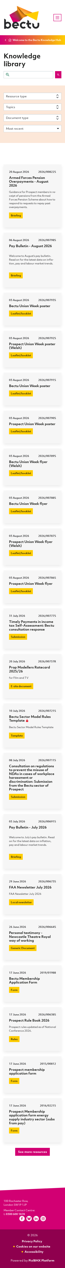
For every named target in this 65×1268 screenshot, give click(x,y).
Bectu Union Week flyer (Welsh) (28, 463)
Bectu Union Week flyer (28, 503)
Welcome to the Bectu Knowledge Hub (37, 40)
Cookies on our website (33, 1246)
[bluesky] (29, 1218)
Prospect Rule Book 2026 (29, 1020)
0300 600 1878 (15, 1214)
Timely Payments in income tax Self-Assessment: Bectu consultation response (31, 625)
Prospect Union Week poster (32, 424)
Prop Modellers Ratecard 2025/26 (29, 669)
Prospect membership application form (27, 1071)
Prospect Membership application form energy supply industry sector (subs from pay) (32, 1117)
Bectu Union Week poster (29, 306)
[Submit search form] (58, 74)
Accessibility (34, 1252)
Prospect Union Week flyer (31, 583)
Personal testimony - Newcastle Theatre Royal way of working (30, 936)
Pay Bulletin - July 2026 (28, 827)
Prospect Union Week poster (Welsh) (32, 346)
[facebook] (22, 1218)
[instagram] (43, 1218)
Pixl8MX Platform (41, 1260)
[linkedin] (36, 1218)
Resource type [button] (16, 96)
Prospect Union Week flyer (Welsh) (31, 543)
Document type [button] (17, 118)
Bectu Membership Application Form (24, 980)
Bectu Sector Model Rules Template (30, 718)
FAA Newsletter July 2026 (30, 887)
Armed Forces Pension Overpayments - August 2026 (28, 181)
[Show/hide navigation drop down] (57, 17)
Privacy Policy (32, 1241)
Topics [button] (10, 107)
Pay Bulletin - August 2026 (30, 246)
